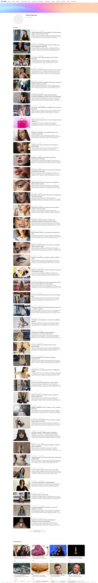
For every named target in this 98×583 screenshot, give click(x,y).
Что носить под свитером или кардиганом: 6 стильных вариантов (46, 108)
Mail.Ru (2, 582)
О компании (6, 582)
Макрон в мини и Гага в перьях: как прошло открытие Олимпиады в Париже (46, 270)
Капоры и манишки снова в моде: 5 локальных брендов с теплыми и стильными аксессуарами (44, 433)
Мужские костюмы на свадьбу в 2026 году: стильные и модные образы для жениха (46, 83)
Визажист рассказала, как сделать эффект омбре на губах (45, 258)
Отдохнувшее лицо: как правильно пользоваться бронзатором (44, 145)
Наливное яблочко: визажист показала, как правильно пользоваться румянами (46, 170)
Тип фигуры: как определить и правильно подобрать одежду (45, 320)
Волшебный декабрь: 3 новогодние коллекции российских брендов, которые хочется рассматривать (46, 95)
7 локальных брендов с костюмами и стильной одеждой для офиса (44, 508)
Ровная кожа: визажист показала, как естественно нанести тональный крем (45, 208)
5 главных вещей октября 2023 (39, 494)
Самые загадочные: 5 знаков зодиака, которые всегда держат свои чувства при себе (46, 33)
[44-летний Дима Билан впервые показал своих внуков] (58, 571)
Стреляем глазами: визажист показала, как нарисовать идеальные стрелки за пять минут (44, 220)
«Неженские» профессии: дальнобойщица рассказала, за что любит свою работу (43, 333)
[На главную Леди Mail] (4, 1)
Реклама (10, 582)
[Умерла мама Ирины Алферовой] (58, 553)
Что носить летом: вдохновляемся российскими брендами (44, 58)
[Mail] (1, 1)
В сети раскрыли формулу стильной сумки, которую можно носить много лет (45, 420)
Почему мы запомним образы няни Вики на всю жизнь (46, 70)
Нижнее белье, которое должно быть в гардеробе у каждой (45, 370)
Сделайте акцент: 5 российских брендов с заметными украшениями (46, 458)
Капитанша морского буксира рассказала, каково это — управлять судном (46, 308)
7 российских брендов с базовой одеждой (43, 482)
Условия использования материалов (84, 582)
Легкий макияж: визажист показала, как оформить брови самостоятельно (45, 183)
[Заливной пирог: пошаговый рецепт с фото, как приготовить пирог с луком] (39, 571)
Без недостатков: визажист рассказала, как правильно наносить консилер (46, 195)
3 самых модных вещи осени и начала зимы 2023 (44, 469)
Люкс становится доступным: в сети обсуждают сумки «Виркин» (46, 120)
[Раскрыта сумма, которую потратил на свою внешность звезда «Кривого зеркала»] (76, 571)
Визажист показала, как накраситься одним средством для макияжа (43, 158)
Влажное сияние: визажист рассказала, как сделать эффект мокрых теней (45, 245)
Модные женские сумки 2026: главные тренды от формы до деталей (44, 395)
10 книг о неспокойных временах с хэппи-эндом (44, 382)
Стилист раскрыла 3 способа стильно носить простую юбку (43, 345)
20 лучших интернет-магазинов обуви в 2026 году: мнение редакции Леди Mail (45, 45)
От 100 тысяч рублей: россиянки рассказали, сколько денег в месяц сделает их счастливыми (46, 283)
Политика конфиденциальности (71, 582)
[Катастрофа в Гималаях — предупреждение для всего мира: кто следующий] (21, 571)
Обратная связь (93, 582)
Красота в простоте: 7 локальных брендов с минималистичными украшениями (43, 520)
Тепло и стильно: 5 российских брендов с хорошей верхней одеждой (45, 445)
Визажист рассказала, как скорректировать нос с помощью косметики (45, 133)
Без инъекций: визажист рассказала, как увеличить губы (45, 233)
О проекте (53, 582)
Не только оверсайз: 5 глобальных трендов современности (43, 358)
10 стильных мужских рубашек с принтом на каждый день (45, 295)
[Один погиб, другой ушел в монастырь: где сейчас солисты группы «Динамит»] (21, 553)
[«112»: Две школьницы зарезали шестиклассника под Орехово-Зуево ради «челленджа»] (76, 553)
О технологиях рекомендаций (60, 582)
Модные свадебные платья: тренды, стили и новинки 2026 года (46, 408)
